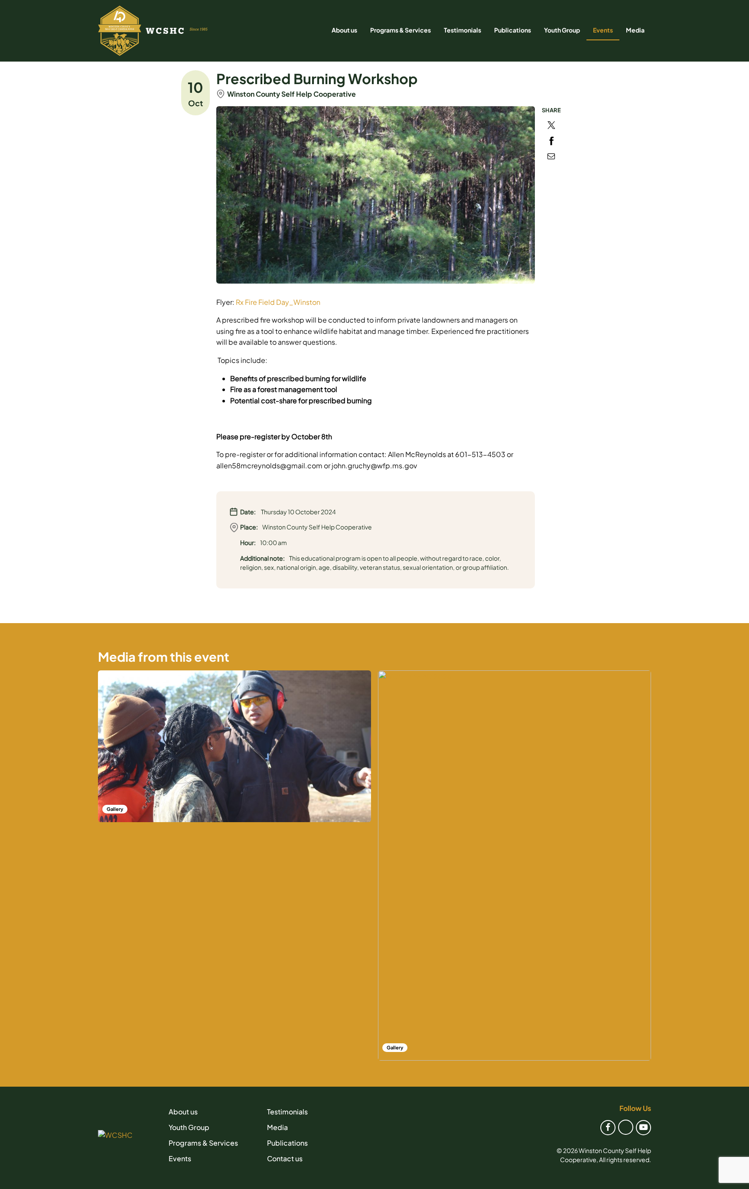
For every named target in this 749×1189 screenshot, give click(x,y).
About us (344, 30)
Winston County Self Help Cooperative (291, 93)
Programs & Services (400, 30)
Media (635, 30)
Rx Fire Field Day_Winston (278, 302)
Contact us (285, 1158)
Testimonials (462, 30)
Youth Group (562, 30)
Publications (512, 30)
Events (603, 30)
